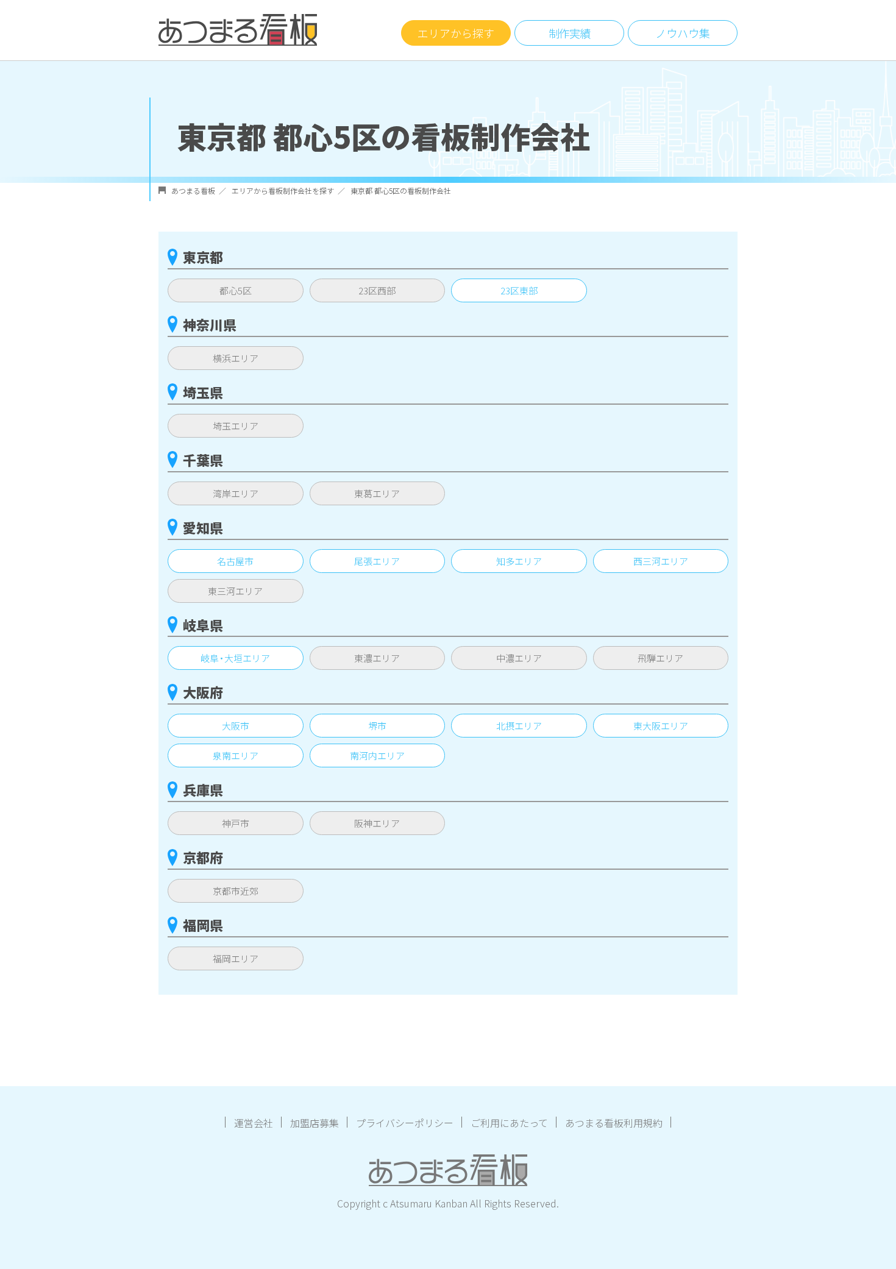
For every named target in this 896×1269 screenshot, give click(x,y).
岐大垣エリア (235, 658)
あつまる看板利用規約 (614, 1123)
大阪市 (235, 725)
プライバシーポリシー (404, 1123)
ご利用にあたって (509, 1123)
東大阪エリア (660, 725)
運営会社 (253, 1123)
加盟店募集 (314, 1123)
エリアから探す (456, 33)
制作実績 (569, 33)
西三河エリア (660, 561)
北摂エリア (519, 725)
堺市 (377, 725)
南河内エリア (377, 755)
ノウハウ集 (682, 33)
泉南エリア (235, 755)
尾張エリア (377, 561)
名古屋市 (235, 561)
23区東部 (519, 290)
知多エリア (519, 561)
